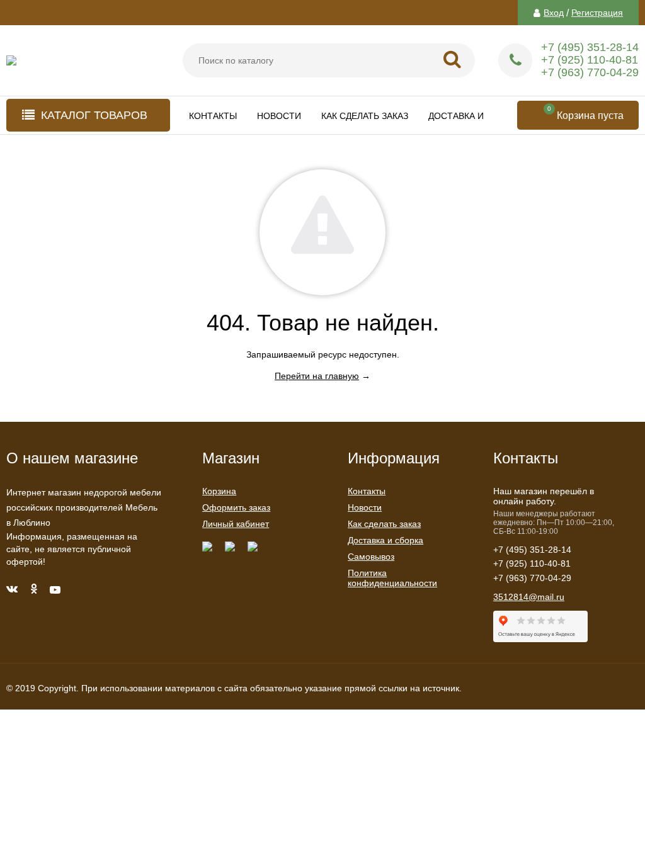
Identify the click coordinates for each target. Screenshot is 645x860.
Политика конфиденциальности (392, 578)
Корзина (219, 491)
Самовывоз (371, 557)
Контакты (213, 116)
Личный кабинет (235, 524)
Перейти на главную (317, 376)
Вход (554, 13)
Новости (279, 116)
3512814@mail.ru (528, 597)
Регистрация (597, 13)
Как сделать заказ (364, 116)
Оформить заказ (236, 507)
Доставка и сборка (475, 116)
